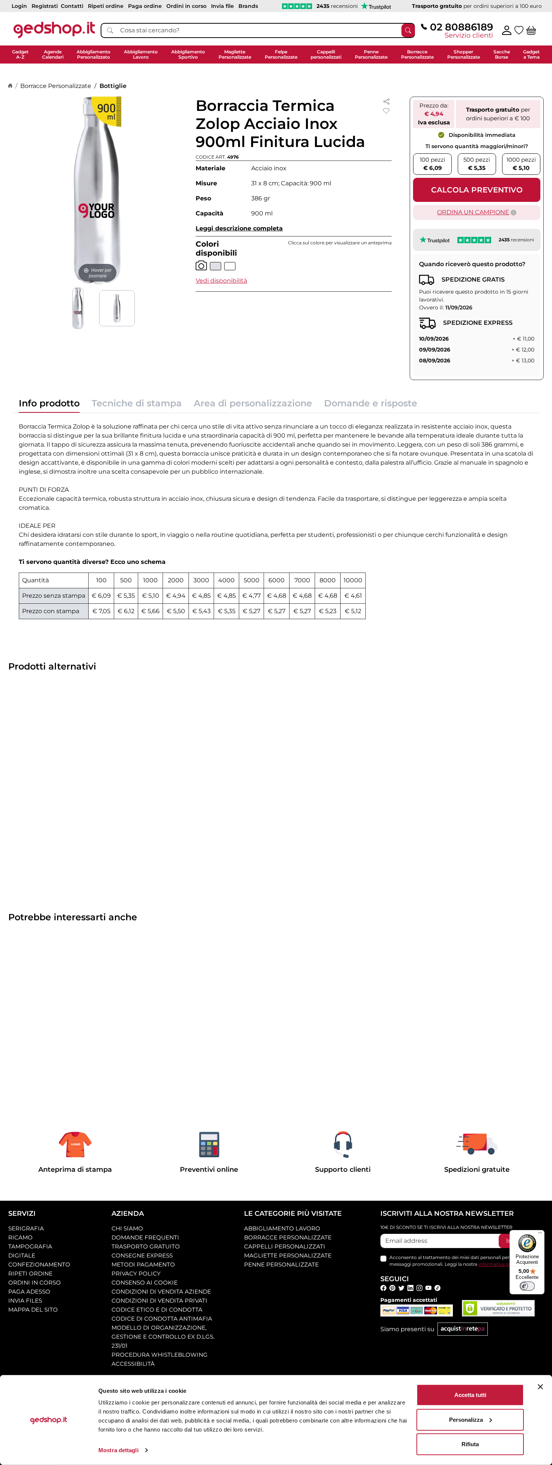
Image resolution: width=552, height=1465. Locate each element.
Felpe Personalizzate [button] (281, 54)
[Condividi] (386, 101)
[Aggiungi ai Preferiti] (386, 111)
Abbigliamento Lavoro (282, 1228)
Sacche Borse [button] (501, 54)
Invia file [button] (222, 6)
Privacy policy (136, 1273)
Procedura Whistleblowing (160, 1354)
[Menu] (539, 1234)
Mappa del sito (33, 1309)
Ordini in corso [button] (186, 6)
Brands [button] (248, 6)
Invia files (25, 1300)
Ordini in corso (34, 1282)
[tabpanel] (276, 519)
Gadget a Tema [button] (531, 54)
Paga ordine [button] (145, 6)
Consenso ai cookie (145, 1282)
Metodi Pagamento (143, 1264)
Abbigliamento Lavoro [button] (141, 54)
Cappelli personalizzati (284, 1246)
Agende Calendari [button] (52, 54)
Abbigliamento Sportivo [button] (188, 54)
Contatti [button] (72, 6)
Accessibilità (133, 1363)
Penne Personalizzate (281, 1264)
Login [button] (19, 6)
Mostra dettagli (118, 1450)
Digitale (21, 1255)
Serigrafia (26, 1228)
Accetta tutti (470, 1395)
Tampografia (30, 1246)
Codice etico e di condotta (157, 1309)
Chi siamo (127, 1228)
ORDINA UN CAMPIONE (473, 212)
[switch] (527, 1286)
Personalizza (466, 1419)
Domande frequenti (145, 1237)
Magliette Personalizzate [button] (235, 54)
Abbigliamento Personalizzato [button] (93, 54)
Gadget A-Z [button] (20, 54)
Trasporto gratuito (146, 1246)
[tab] (49, 405)
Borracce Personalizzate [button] (417, 54)
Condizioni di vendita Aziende (161, 1291)
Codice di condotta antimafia (162, 1318)
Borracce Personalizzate (55, 85)
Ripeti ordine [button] (106, 6)
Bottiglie (113, 85)
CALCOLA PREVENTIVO (477, 189)
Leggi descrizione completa (239, 228)
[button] (221, 280)
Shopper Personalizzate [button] (463, 54)
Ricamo (20, 1237)
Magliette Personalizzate (288, 1255)
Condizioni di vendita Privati (159, 1300)
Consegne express (142, 1255)
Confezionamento (39, 1264)
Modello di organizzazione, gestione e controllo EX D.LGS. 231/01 (163, 1336)
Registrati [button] (45, 6)
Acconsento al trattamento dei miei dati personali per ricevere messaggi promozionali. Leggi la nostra (461, 1260)
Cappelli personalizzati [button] (326, 54)
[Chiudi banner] (540, 1386)
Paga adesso (29, 1291)
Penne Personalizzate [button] (371, 54)
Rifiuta (470, 1444)
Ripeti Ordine (30, 1273)
